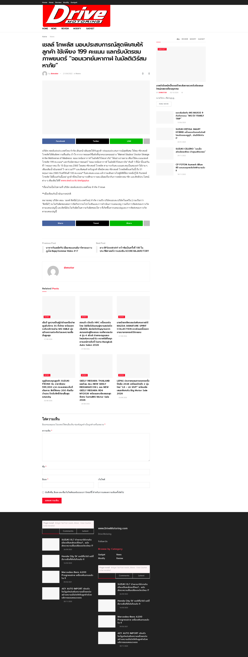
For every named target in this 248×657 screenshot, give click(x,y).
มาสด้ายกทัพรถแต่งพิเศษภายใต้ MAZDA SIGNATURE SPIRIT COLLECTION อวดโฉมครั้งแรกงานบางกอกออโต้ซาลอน (133, 327)
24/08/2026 (85, 404)
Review (58, 2)
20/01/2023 (181, 142)
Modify (66, 2)
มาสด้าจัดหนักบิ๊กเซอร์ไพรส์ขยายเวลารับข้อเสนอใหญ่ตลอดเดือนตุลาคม (179, 87)
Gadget (74, 2)
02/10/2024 (173, 93)
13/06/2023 (181, 122)
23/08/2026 (122, 397)
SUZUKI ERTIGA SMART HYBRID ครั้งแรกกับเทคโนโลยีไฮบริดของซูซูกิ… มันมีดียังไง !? (190, 134)
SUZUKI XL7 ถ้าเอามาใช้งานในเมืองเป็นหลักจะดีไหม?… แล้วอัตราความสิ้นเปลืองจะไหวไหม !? (77, 542)
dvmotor (54, 73)
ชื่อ (44, 466)
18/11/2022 (181, 174)
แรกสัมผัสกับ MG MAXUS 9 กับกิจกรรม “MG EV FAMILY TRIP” (190, 115)
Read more (164, 104)
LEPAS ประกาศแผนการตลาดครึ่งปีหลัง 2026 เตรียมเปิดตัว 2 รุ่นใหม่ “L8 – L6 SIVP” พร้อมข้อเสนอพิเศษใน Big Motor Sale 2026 (133, 387)
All (178, 39)
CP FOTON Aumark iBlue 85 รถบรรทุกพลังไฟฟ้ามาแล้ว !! (190, 167)
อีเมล (45, 479)
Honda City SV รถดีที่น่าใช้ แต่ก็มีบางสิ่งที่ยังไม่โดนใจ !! (78, 558)
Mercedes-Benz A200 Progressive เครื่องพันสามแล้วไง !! (77, 575)
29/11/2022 (181, 156)
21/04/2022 (67, 73)
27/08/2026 (47, 339)
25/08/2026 (47, 401)
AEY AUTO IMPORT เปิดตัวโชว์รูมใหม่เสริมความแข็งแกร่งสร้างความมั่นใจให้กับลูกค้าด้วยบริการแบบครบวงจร (77, 593)
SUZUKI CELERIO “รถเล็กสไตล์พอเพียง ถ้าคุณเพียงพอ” (191, 150)
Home (44, 2)
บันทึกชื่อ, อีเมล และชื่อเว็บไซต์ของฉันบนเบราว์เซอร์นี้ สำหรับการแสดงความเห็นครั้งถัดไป (84, 492)
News (51, 2)
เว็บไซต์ (101, 479)
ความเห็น (47, 430)
